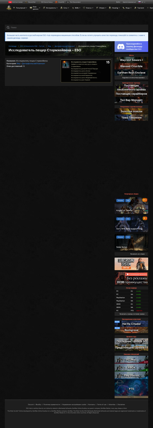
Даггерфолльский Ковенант (65, 46)
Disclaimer (121, 404)
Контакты (91, 404)
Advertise (112, 404)
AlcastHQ (61, 2)
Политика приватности (51, 404)
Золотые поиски (16, 2)
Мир (49, 46)
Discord (31, 404)
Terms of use (101, 404)
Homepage (13, 46)
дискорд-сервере (20, 38)
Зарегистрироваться (129, 2)
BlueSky (38, 404)
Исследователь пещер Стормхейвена (83, 62)
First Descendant (75, 2)
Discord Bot (32, 2)
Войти (118, 2)
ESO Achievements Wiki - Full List (32, 46)
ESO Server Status (47, 2)
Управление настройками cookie (74, 404)
